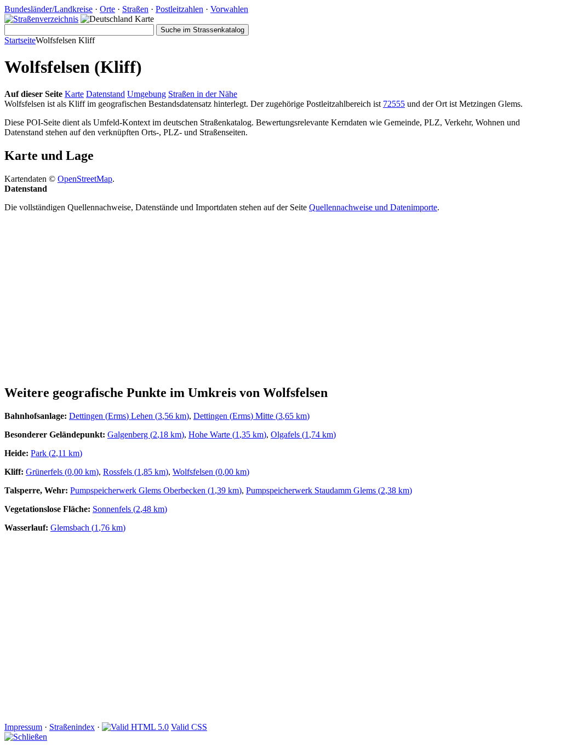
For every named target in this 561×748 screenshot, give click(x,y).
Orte (107, 9)
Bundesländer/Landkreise (48, 9)
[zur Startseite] (41, 19)
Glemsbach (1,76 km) (87, 527)
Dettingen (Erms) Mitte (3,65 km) (251, 416)
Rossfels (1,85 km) (135, 471)
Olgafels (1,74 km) (303, 434)
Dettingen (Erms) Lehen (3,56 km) (129, 416)
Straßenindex (72, 727)
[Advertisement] (280, 298)
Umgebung (146, 94)
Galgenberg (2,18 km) (145, 434)
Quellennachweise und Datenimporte (373, 207)
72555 (394, 103)
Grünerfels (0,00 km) (62, 471)
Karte (74, 94)
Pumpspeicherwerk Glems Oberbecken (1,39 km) (156, 490)
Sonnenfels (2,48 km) (130, 509)
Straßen (135, 9)
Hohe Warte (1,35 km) (227, 434)
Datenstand (105, 94)
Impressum (23, 727)
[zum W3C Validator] (135, 727)
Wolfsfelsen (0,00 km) (211, 471)
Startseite (20, 40)
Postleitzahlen (179, 9)
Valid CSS (189, 727)
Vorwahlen (229, 9)
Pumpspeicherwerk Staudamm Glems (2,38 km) (329, 490)
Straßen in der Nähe (202, 94)
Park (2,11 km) (56, 453)
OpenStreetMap (85, 178)
